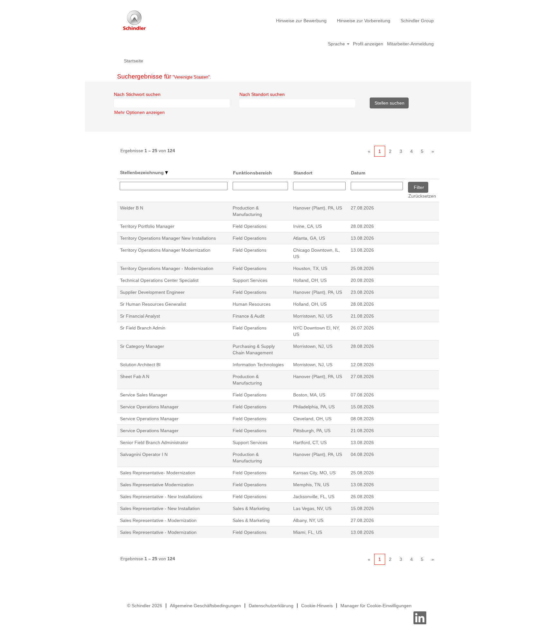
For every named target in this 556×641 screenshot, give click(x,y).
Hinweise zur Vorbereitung (363, 20)
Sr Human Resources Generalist (153, 304)
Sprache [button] (337, 43)
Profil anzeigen (368, 43)
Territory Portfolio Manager (147, 226)
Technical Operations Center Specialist (159, 280)
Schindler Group (417, 20)
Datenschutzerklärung (271, 605)
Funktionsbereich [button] (252, 172)
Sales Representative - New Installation (160, 508)
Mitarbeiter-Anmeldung (410, 43)
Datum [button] (358, 172)
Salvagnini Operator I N (144, 454)
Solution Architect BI (140, 364)
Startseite (133, 60)
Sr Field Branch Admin (142, 327)
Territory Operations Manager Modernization (165, 250)
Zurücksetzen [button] (422, 196)
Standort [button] (302, 172)
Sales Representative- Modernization (157, 472)
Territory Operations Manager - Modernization (166, 268)
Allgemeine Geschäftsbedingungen (205, 605)
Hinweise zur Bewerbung (301, 20)
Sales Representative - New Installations (161, 496)
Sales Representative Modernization (157, 484)
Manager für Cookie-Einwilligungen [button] (376, 605)
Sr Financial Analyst (140, 316)
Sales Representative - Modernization (158, 520)
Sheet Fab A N (134, 376)
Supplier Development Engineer (152, 292)
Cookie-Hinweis (317, 605)
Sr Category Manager (142, 346)
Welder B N (131, 207)
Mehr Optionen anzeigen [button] (139, 112)
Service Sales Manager (143, 394)
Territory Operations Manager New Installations (168, 238)
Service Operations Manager (149, 406)
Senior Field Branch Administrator (154, 442)
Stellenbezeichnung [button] (142, 172)
